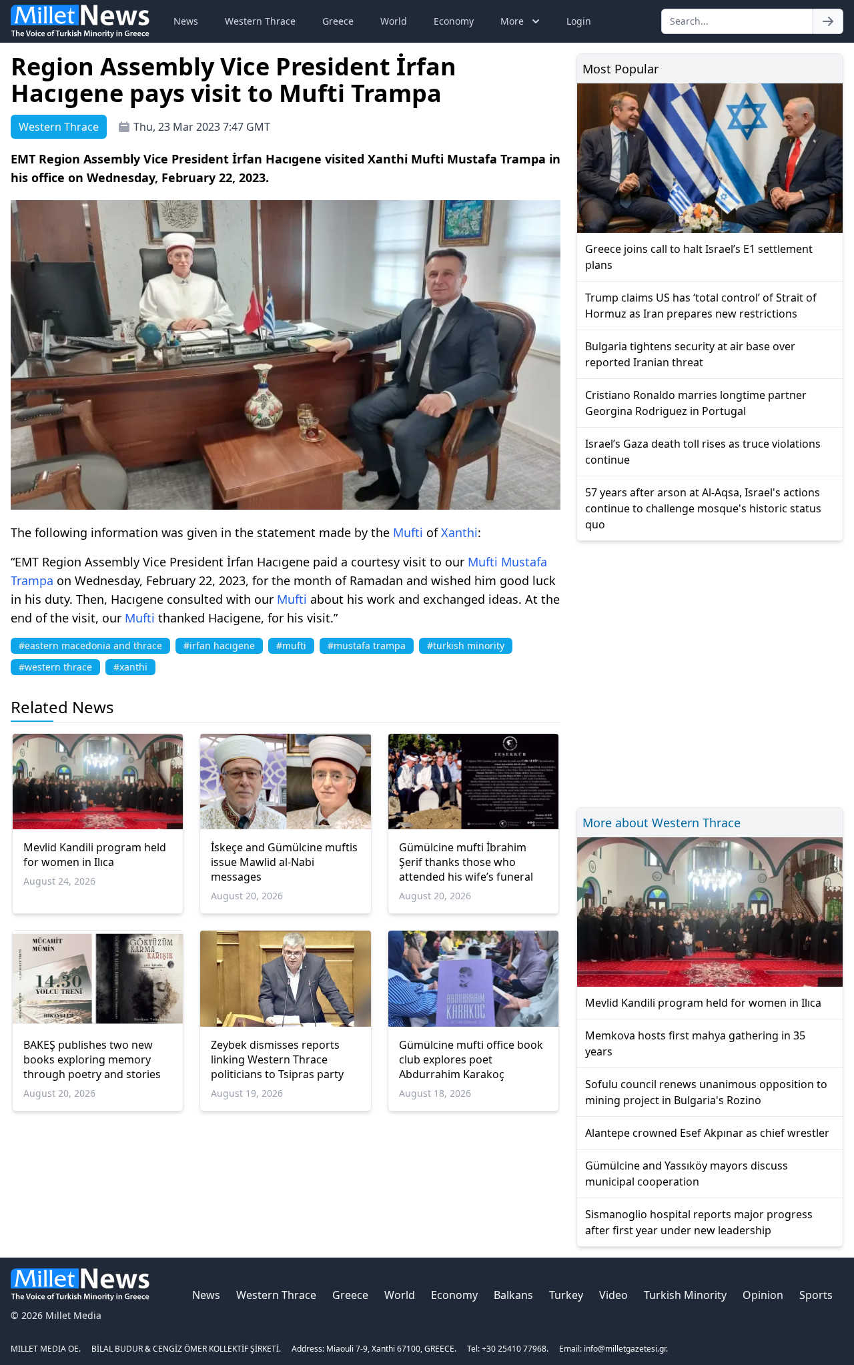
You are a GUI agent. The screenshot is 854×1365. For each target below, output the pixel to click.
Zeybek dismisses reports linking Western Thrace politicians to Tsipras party (277, 1059)
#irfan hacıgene (219, 645)
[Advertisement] (709, 672)
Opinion (763, 1295)
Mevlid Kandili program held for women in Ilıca (94, 854)
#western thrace (55, 666)
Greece (338, 21)
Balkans (513, 1295)
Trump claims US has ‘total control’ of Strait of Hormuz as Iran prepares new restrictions (701, 305)
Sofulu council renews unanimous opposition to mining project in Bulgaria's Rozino (706, 1092)
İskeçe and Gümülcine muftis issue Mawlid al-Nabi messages (284, 862)
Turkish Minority (685, 1295)
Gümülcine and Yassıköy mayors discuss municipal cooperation (686, 1173)
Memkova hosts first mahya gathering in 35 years (695, 1043)
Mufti (408, 532)
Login (578, 21)
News (185, 21)
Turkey (566, 1295)
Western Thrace (260, 21)
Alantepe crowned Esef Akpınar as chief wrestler (707, 1132)
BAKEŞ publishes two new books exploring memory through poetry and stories (92, 1059)
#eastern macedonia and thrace (90, 645)
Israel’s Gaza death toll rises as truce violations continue (703, 451)
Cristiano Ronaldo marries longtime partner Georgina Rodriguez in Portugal (696, 403)
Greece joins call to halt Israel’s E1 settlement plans (699, 257)
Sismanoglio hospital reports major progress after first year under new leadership (699, 1222)
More (512, 21)
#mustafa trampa (367, 645)
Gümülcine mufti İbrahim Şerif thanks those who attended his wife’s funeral (466, 862)
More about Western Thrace (661, 823)
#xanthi (130, 666)
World (393, 21)
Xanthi (459, 532)
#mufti (291, 645)
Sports (816, 1295)
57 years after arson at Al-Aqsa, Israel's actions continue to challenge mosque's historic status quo (703, 508)
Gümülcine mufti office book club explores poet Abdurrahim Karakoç (471, 1059)
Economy (454, 21)
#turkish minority (465, 645)
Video (613, 1295)
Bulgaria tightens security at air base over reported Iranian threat (690, 354)
